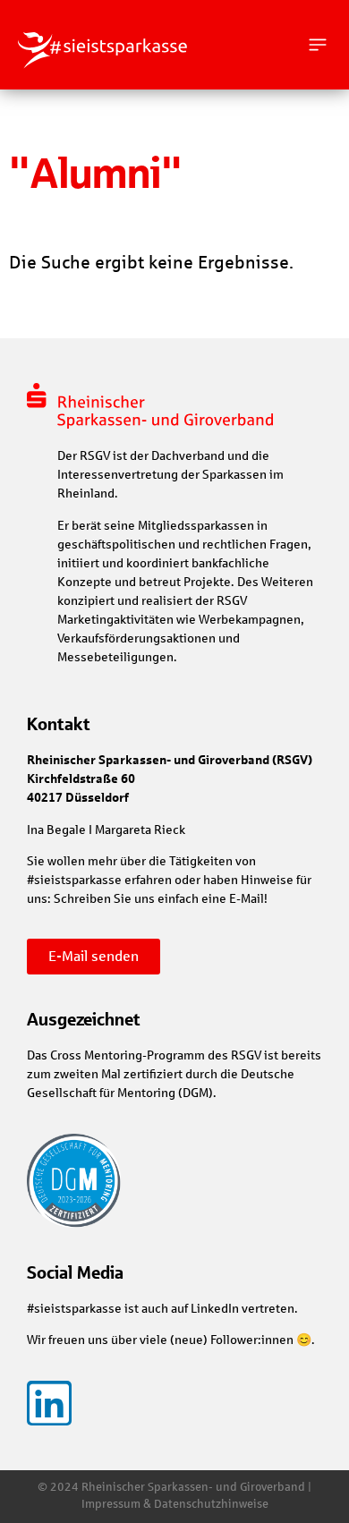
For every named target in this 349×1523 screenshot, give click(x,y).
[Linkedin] (49, 1403)
